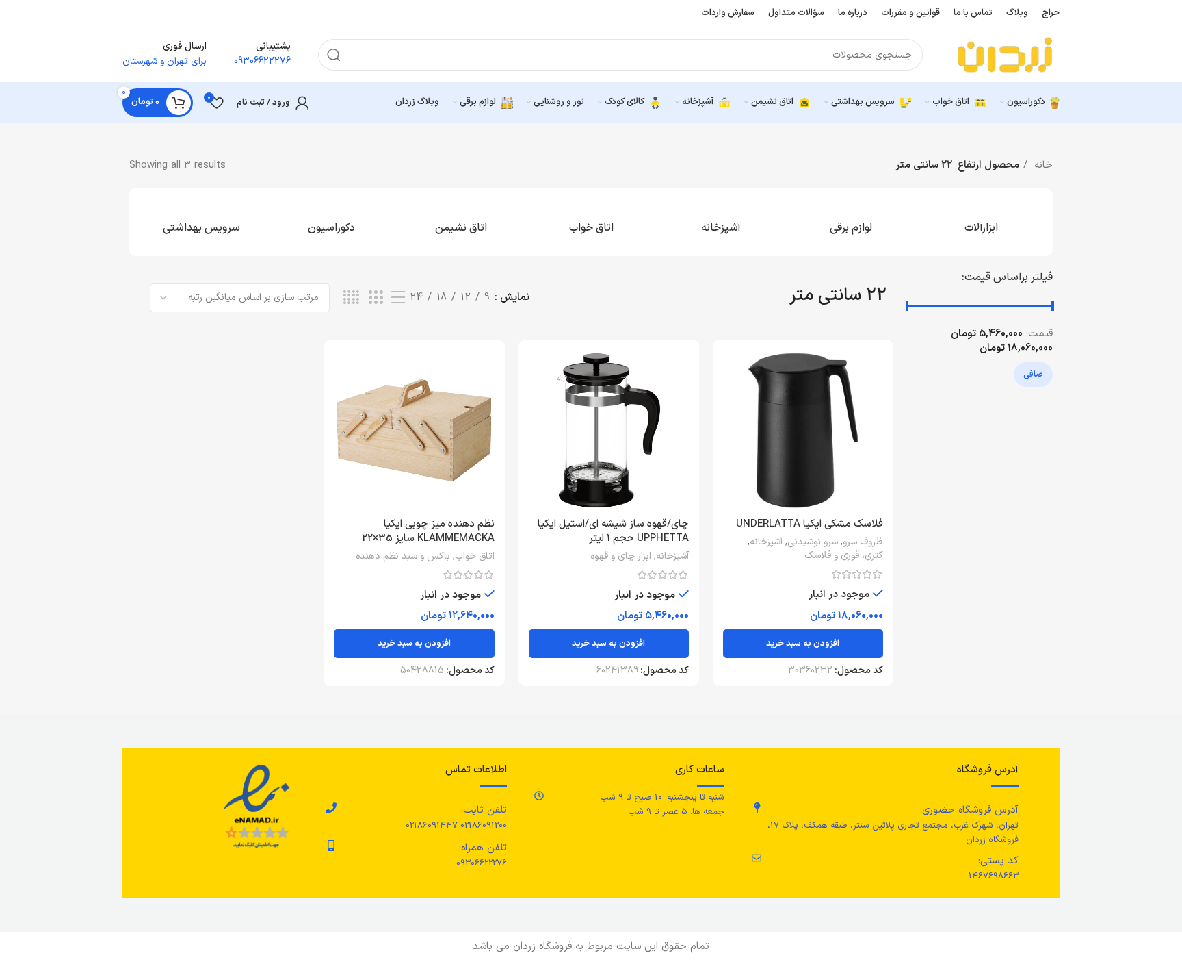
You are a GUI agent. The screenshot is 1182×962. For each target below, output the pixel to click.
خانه (1042, 165)
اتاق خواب (475, 557)
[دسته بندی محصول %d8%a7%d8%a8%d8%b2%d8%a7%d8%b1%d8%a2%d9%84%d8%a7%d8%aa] (981, 221)
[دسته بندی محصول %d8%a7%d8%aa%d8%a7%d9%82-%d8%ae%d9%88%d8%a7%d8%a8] (591, 221)
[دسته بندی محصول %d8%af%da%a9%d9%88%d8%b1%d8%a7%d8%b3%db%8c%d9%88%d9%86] (331, 221)
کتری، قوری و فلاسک (843, 556)
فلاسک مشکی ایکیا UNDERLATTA (809, 524)
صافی (1033, 374)
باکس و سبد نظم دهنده (403, 557)
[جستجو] (334, 55)
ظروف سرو (863, 542)
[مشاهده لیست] (398, 298)
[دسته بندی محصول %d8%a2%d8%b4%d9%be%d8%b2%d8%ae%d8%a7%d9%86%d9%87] (721, 221)
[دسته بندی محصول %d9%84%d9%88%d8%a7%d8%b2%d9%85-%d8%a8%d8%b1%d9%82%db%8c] (851, 221)
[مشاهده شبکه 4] (351, 298)
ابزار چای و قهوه (620, 557)
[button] (803, 643)
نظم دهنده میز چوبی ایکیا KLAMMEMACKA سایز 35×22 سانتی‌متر (428, 538)
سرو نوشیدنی (812, 542)
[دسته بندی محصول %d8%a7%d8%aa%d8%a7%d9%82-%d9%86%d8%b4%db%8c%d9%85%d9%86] (461, 221)
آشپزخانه (766, 542)
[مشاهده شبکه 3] (375, 298)
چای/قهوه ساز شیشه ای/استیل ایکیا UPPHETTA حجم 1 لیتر (613, 531)
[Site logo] (1005, 54)
